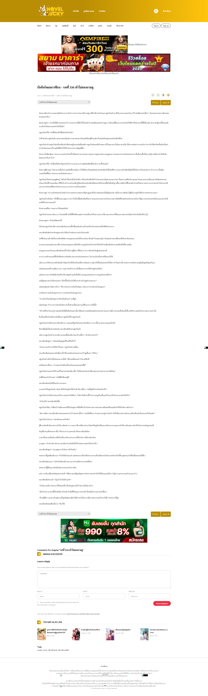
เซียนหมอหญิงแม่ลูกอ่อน (122, 630)
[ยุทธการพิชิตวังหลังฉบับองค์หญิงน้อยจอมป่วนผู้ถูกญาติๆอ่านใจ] (41, 634)
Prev (156, 102)
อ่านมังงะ (102, 11)
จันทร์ (39, 26)
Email (85, 591)
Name (39, 591)
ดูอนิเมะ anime (89, 11)
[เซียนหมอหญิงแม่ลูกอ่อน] (110, 634)
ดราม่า (45, 650)
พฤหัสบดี (65, 26)
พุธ (56, 26)
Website (132, 591)
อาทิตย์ (91, 26)
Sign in (156, 26)
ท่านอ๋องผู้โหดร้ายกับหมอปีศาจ (90, 630)
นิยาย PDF (120, 26)
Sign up (166, 26)
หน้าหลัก (76, 11)
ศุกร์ (74, 26)
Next (165, 102)
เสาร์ (82, 26)
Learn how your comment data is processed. (83, 614)
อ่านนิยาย (104, 666)
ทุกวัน (100, 26)
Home (39, 96)
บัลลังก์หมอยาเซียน (49, 96)
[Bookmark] (163, 95)
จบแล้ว (109, 26)
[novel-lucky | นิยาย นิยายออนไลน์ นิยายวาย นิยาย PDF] (51, 11)
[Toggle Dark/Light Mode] (168, 95)
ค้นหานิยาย (167, 11)
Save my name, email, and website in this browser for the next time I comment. (58, 603)
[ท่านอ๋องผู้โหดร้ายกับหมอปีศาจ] (76, 634)
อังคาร (48, 26)
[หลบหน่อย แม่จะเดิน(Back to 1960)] (144, 634)
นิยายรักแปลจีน (63, 650)
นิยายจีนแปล (52, 650)
